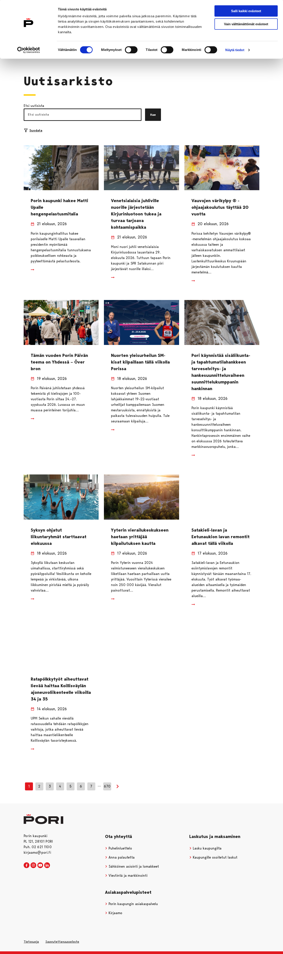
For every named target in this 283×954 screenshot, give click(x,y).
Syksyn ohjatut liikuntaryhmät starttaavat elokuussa (58, 536)
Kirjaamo (114, 913)
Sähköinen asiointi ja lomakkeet (133, 866)
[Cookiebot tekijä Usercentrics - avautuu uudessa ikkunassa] (28, 50)
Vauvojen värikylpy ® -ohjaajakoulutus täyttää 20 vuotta (220, 207)
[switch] (131, 49)
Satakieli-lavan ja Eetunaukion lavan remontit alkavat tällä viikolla (220, 536)
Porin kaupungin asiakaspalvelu (132, 904)
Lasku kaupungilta (207, 848)
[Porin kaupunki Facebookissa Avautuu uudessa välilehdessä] (26, 865)
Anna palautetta (121, 857)
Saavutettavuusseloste (62, 942)
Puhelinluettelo (119, 848)
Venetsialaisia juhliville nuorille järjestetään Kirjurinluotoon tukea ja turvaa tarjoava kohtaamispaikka (136, 214)
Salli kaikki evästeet (246, 11)
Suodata (35, 130)
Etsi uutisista (34, 106)
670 (107, 786)
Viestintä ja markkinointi (127, 875)
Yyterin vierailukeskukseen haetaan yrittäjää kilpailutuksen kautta (139, 536)
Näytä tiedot (234, 50)
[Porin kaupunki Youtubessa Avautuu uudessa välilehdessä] (40, 865)
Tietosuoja (31, 942)
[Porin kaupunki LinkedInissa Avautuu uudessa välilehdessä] (47, 865)
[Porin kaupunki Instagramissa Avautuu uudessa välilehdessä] (33, 865)
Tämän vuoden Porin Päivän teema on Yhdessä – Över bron (59, 362)
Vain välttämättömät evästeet (246, 24)
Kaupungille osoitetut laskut (214, 857)
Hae (153, 115)
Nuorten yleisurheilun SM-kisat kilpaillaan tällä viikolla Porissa (140, 362)
